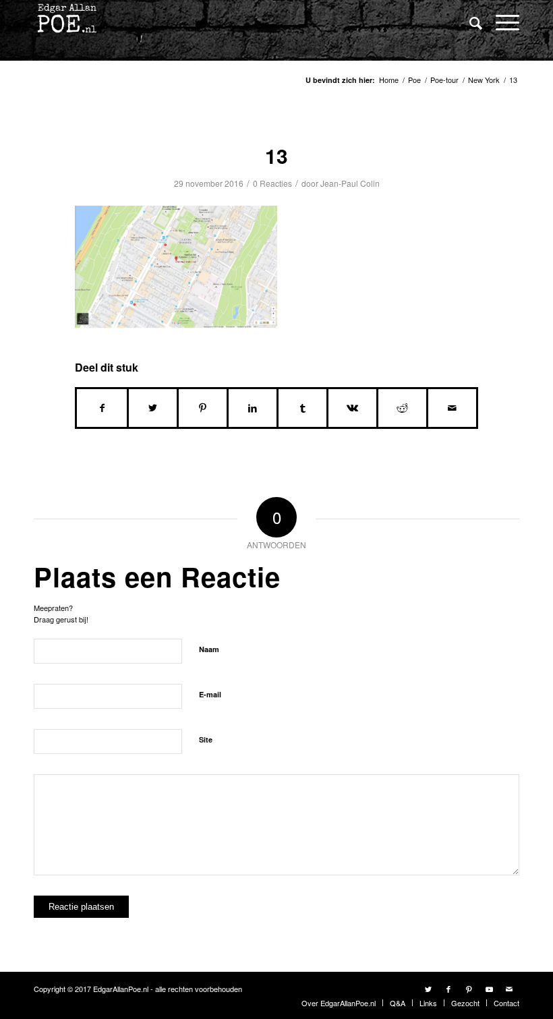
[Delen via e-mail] (452, 408)
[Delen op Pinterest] (203, 408)
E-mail (210, 694)
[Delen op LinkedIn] (252, 408)
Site (205, 739)
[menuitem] (469, 23)
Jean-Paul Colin (350, 183)
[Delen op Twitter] (153, 408)
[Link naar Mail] (509, 989)
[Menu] (500, 22)
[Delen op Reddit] (402, 408)
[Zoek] (469, 22)
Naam (209, 649)
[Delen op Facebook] (102, 408)
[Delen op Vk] (352, 408)
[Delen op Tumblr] (302, 408)
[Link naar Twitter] (428, 989)
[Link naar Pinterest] (469, 989)
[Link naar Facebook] (448, 989)
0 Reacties (272, 183)
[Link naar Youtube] (489, 989)
